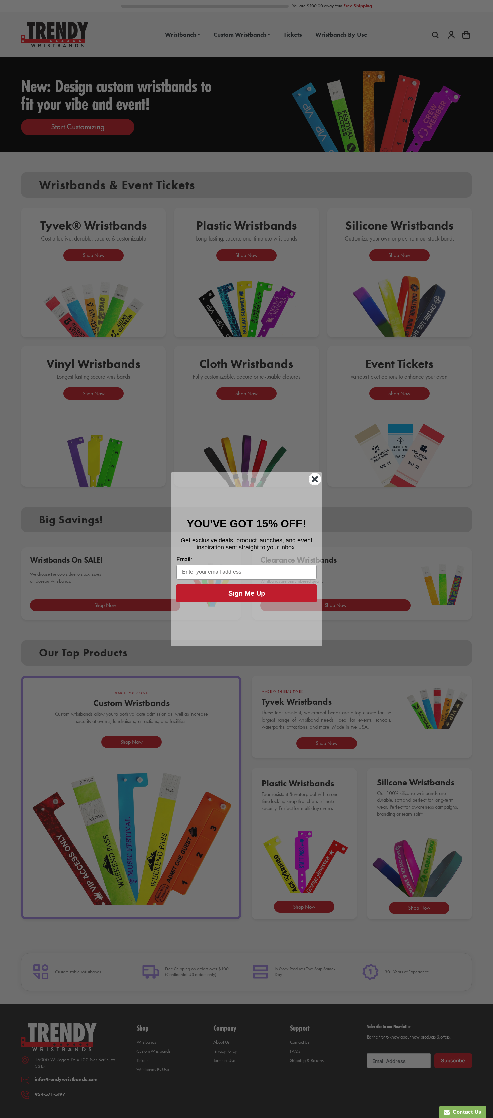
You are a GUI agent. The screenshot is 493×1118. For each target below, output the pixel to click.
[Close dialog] (314, 479)
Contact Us (465, 1112)
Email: (184, 559)
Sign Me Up (246, 593)
